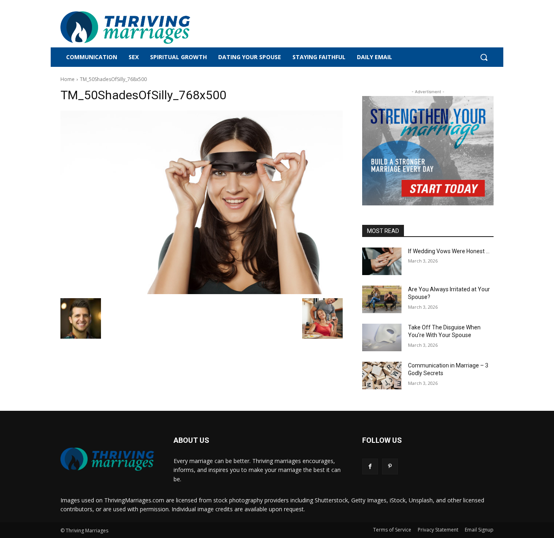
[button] (484, 57)
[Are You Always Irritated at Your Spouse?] (382, 299)
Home (67, 79)
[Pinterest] (390, 466)
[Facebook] (370, 466)
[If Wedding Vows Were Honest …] (382, 261)
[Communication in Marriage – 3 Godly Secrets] (382, 375)
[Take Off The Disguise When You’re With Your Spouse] (382, 337)
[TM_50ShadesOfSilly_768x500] (201, 202)
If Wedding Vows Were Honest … (449, 251)
